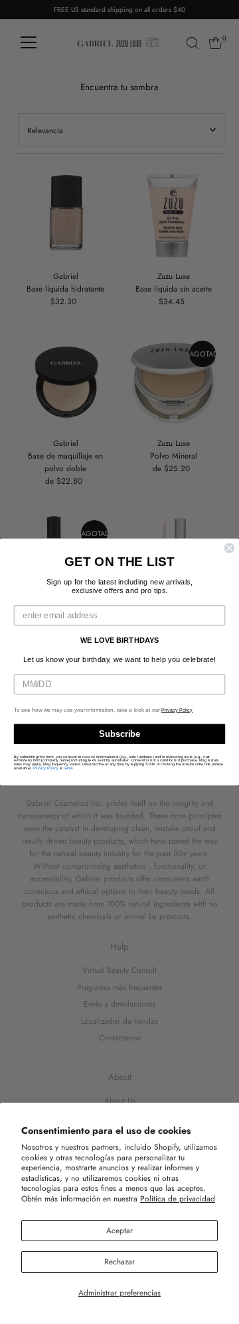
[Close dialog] (229, 548)
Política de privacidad (177, 1198)
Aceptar (119, 1230)
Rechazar (119, 1261)
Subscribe (119, 734)
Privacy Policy (177, 710)
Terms (68, 768)
